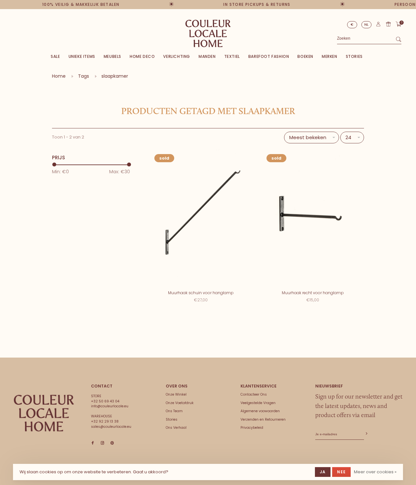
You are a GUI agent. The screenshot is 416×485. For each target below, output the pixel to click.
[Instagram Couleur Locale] (102, 443)
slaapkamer (114, 76)
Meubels (112, 56)
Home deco (142, 56)
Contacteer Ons (253, 394)
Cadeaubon (388, 24)
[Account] (378, 25)
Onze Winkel (176, 394)
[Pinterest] (112, 443)
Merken (329, 56)
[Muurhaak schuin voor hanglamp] (201, 218)
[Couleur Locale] (44, 413)
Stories (354, 56)
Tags (83, 76)
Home (59, 76)
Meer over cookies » (375, 472)
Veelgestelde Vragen (258, 402)
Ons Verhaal (176, 427)
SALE (55, 56)
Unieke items (82, 56)
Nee (341, 472)
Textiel (232, 56)
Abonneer (366, 433)
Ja (323, 472)
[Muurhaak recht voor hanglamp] (313, 218)
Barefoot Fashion (268, 56)
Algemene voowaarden (260, 411)
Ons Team (174, 411)
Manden (207, 56)
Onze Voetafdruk (180, 402)
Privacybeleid (251, 427)
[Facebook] (92, 443)
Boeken (305, 56)
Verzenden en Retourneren (263, 419)
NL (366, 24)
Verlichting (176, 56)
